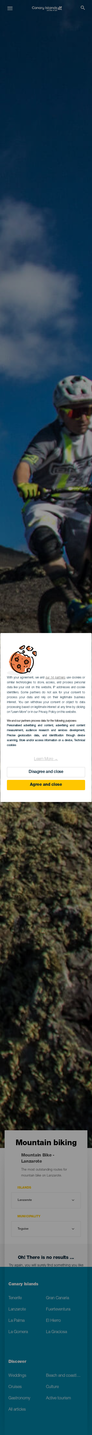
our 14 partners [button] (55, 677)
